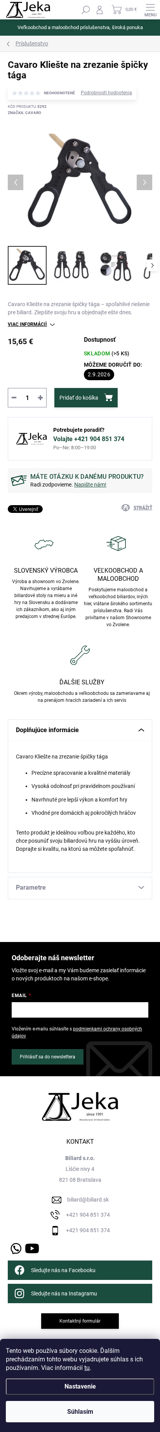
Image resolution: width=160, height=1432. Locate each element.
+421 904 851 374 (88, 1215)
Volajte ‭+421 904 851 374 (88, 439)
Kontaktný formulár (80, 1321)
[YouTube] (32, 1247)
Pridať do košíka (78, 398)
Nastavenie (80, 1386)
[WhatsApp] (14, 1247)
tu (87, 1367)
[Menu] (150, 9)
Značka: (24, 113)
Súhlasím (80, 1411)
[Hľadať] (86, 9)
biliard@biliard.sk (88, 1200)
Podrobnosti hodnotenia (106, 92)
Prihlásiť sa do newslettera (47, 1057)
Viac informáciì (27, 324)
